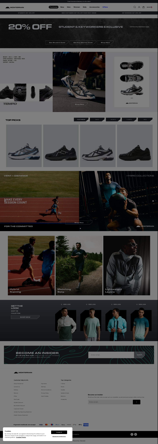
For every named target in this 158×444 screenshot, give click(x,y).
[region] (37, 434)
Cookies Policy (21, 437)
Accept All (59, 432)
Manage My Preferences (59, 436)
